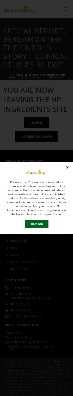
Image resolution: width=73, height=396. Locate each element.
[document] (36, 198)
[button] (67, 167)
